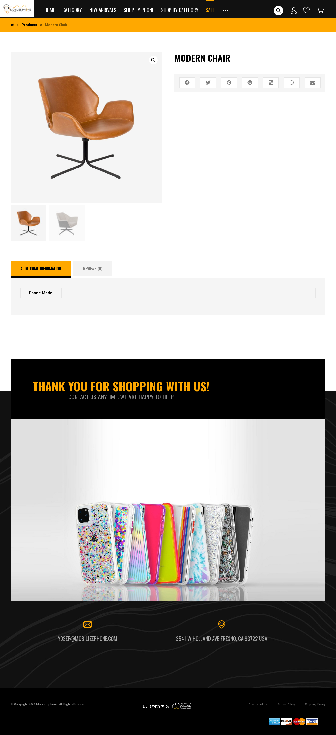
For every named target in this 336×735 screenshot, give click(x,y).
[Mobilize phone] (17, 8)
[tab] (41, 269)
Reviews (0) (92, 269)
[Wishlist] (306, 10)
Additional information (40, 269)
